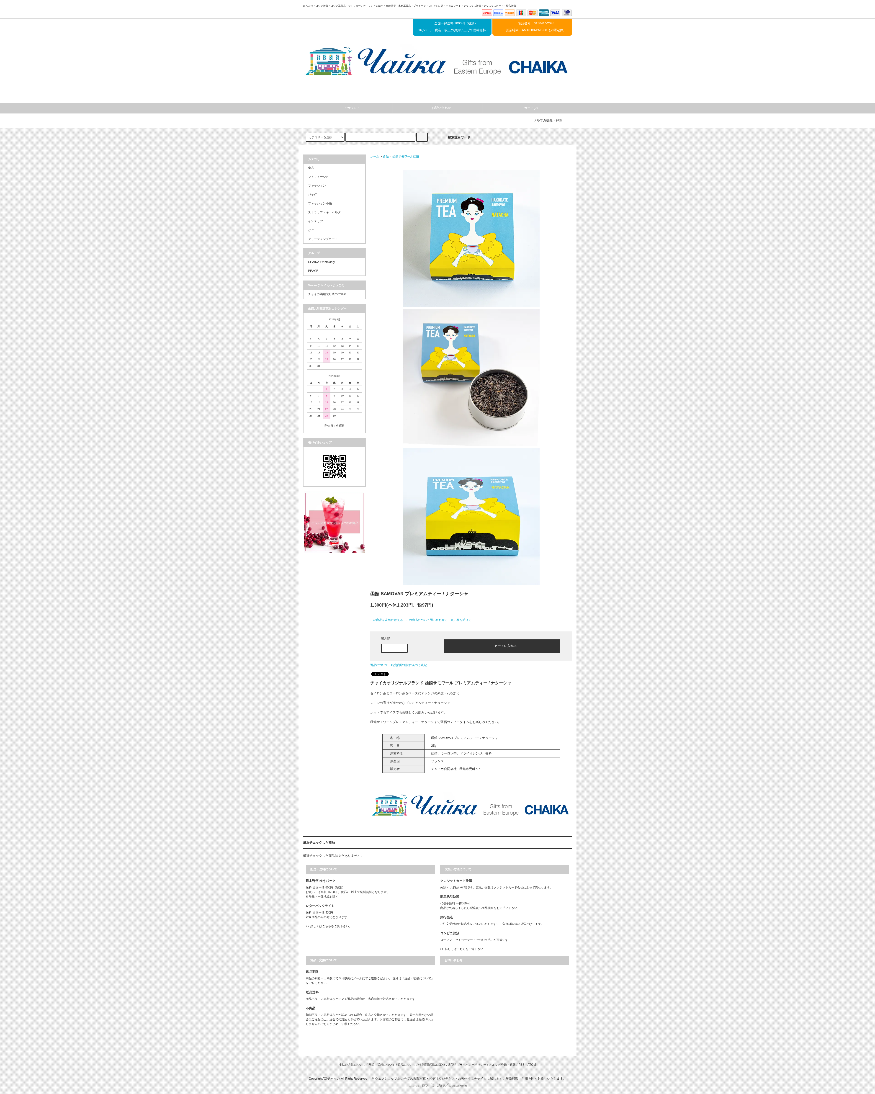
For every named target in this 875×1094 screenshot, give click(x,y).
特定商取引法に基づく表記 (409, 665)
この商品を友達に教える (386, 620)
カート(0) (531, 108)
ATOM (532, 1064)
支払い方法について (352, 1064)
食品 (386, 156)
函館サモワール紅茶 (405, 156)
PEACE (313, 271)
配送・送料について (381, 1064)
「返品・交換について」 (417, 978)
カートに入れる (505, 645)
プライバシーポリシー (471, 1064)
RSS (521, 1064)
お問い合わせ (441, 108)
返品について (379, 665)
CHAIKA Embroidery (321, 262)
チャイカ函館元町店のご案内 (327, 294)
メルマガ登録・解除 (547, 120)
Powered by (414, 1086)
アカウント (352, 108)
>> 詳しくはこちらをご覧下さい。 (329, 926)
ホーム (374, 156)
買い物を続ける (461, 620)
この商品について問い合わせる (427, 620)
